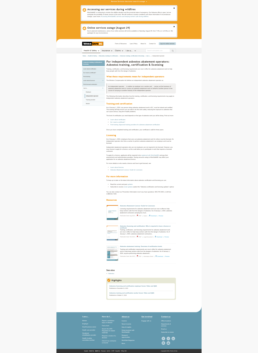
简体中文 (91, 351)
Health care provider (88, 330)
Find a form (105, 325)
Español (117, 351)
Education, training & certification (108, 56)
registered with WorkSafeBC (150, 155)
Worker (88, 103)
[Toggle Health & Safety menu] (98, 50)
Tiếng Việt (123, 351)
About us (125, 317)
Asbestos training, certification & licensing (132, 56)
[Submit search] (173, 50)
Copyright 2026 (165, 351)
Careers (124, 321)
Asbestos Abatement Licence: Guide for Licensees (126, 170)
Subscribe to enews (167, 332)
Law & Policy (133, 43)
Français (103, 351)
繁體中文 (97, 351)
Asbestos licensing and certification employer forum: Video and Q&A (133, 286)
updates (130, 184)
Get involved (146, 317)
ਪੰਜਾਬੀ (112, 351)
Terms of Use (173, 351)
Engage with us (146, 321)
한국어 (108, 351)
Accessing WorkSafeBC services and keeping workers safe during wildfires (124, 16)
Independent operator (92, 96)
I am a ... (148, 56)
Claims (118, 50)
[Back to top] (188, 342)
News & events (126, 324)
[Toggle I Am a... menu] (135, 50)
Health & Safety (90, 50)
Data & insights (126, 327)
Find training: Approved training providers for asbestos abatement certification (135, 124)
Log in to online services (167, 43)
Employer (88, 92)
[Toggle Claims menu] (122, 50)
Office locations (166, 321)
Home (84, 56)
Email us (164, 329)
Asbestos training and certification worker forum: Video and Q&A (131, 293)
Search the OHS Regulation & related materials (108, 330)
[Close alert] (174, 8)
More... (124, 343)
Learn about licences (89, 80)
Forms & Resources (121, 43)
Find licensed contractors (90, 84)
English (86, 351)
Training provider (90, 100)
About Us (143, 43)
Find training (86, 76)
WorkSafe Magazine (128, 340)
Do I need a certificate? (89, 72)
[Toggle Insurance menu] (111, 50)
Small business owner (89, 327)
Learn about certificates (89, 69)
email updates (128, 187)
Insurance (106, 50)
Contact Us (152, 43)
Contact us (165, 317)
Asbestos (111, 273)
